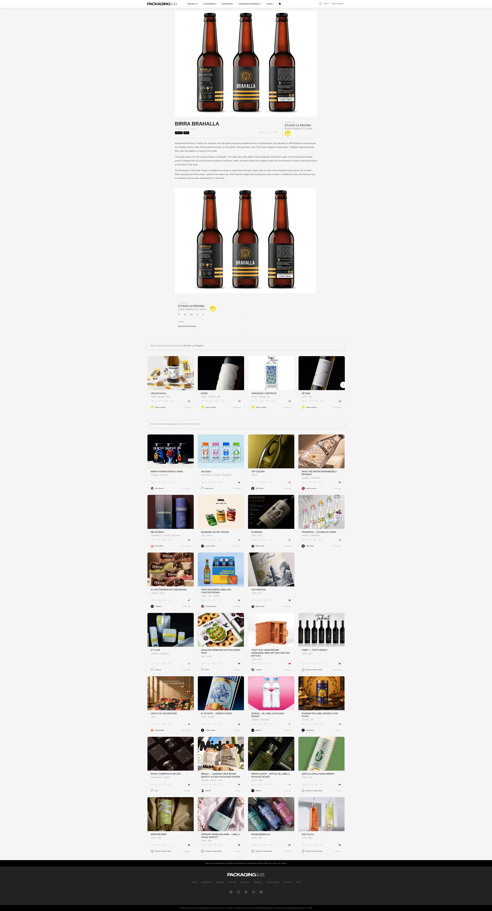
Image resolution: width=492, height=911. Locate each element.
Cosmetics (217, 475)
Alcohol (178, 133)
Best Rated (161, 396)
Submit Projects (338, 4)
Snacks (209, 535)
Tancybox (259, 669)
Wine (168, 396)
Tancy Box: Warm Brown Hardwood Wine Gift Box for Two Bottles (270, 653)
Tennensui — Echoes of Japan (319, 532)
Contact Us (206, 882)
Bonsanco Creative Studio (314, 669)
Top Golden (258, 471)
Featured (245, 882)
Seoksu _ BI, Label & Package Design (267, 714)
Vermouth (211, 717)
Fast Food (213, 780)
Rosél (204, 393)
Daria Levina (209, 488)
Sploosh (206, 471)
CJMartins (158, 606)
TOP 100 (232, 882)
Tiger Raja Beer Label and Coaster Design (216, 591)
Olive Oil (254, 475)
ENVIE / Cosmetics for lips (166, 774)
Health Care (154, 653)
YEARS (269, 4)
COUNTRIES (227, 4)
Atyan (207, 669)
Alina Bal (208, 790)
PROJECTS (192, 4)
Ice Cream (154, 593)
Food (203, 535)
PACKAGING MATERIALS (249, 4)
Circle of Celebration (164, 713)
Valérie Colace (260, 546)
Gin (269, 396)
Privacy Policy (272, 882)
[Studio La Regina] (288, 133)
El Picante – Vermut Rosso (216, 713)
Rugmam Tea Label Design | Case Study (320, 714)
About (194, 882)
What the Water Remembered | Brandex (319, 472)
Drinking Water (315, 478)
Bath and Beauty (207, 475)
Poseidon (256, 532)
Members (288, 882)
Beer (186, 133)
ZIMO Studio (259, 488)
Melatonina (157, 532)
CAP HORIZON (258, 590)
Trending (220, 882)
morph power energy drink (167, 471)
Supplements (164, 653)
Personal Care (226, 475)
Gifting (153, 717)
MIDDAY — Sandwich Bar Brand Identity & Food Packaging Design (220, 775)
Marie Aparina (159, 488)
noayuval (158, 669)
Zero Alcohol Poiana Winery (318, 774)
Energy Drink (164, 475)
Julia (156, 790)
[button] (320, 4)
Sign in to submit (280, 863)
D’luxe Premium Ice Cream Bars (169, 590)
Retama (306, 393)
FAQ (298, 882)
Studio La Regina (298, 125)
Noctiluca (308, 834)
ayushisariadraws (210, 606)
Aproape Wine (159, 834)
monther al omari (311, 488)
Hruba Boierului (260, 834)
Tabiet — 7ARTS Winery (314, 650)
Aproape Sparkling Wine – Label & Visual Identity (220, 835)
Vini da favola (158, 393)
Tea (312, 719)
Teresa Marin (159, 546)
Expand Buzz (310, 730)
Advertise (257, 882)
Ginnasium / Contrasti (264, 393)
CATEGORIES (209, 4)
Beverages (154, 475)
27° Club (155, 650)
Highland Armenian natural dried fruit (220, 651)
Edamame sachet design (215, 532)
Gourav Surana (210, 546)
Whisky (261, 780)
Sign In (326, 3)
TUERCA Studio (210, 730)
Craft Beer (216, 596)
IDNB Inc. (259, 730)
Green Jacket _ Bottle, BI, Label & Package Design (270, 775)
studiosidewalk (159, 730)
